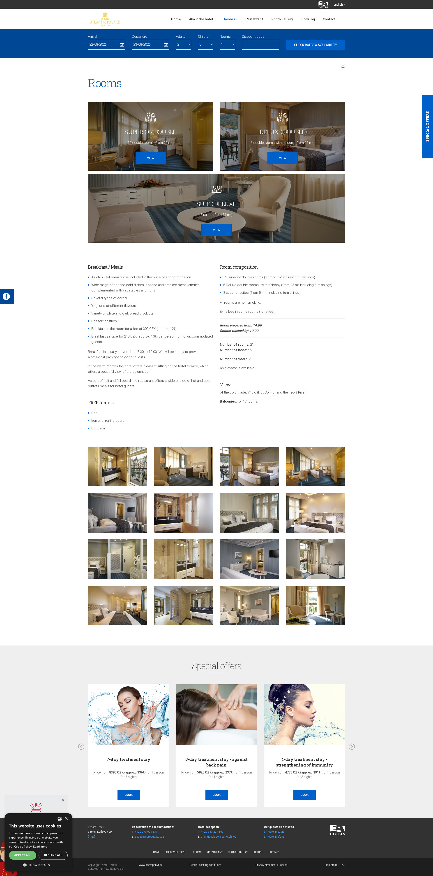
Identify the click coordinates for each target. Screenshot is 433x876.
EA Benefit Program (304, 759)
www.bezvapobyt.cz (150, 865)
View (150, 158)
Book (129, 795)
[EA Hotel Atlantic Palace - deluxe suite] (117, 513)
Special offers (427, 126)
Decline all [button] (53, 855)
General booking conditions (205, 865)
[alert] (38, 842)
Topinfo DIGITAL (335, 865)
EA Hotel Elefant (274, 836)
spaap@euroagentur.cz (149, 836)
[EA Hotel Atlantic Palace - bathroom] (183, 513)
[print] (343, 67)
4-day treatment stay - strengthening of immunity (216, 762)
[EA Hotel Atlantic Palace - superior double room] (183, 466)
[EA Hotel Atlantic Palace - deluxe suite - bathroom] (183, 605)
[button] (38, 865)
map (91, 836)
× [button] (66, 818)
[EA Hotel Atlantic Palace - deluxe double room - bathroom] (117, 466)
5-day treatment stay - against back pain (128, 762)
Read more (40, 846)
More (304, 795)
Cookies (283, 865)
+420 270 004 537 (146, 831)
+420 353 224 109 (212, 831)
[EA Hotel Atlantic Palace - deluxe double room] (249, 466)
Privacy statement (266, 865)
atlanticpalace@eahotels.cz (218, 836)
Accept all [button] (22, 855)
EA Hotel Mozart (274, 831)
